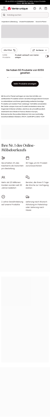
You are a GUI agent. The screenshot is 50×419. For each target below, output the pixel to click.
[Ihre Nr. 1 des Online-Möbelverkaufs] (18, 8)
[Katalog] (4, 7)
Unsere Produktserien (26, 22)
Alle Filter (8, 50)
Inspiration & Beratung (10, 22)
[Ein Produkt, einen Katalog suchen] (4, 14)
